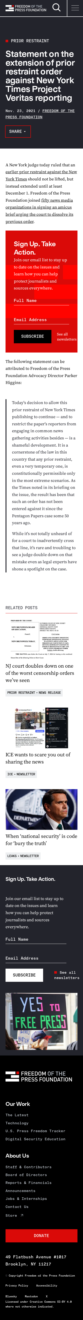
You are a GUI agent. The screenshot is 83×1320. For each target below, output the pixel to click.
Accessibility (46, 1285)
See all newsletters (67, 337)
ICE (10, 774)
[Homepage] (26, 8)
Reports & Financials (29, 1182)
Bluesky (11, 1296)
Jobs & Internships (26, 1198)
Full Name (25, 300)
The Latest (17, 1115)
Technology (17, 1123)
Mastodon (31, 1296)
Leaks (12, 856)
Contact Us (17, 1206)
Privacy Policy (17, 1285)
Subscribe (32, 336)
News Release (50, 693)
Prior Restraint (30, 40)
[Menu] (75, 8)
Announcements (21, 1191)
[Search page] (56, 10)
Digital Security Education (35, 1139)
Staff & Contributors (29, 1167)
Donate (41, 1235)
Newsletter (26, 774)
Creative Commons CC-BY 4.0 (51, 1301)
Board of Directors (26, 1175)
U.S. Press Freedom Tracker (35, 1131)
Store (11, 1215)
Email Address (30, 319)
